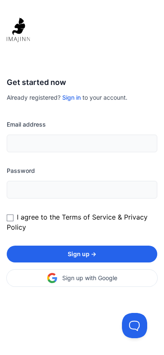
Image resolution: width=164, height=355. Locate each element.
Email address (26, 124)
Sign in (71, 97)
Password (21, 170)
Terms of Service (89, 217)
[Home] (82, 29)
